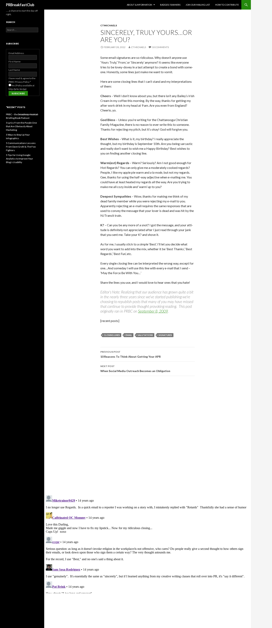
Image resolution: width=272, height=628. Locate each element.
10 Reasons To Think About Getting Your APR (130, 354)
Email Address (16, 53)
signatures (165, 335)
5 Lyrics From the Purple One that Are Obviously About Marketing (21, 126)
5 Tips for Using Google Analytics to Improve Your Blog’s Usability (19, 159)
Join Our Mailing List (198, 4)
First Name (15, 61)
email (128, 335)
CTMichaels (108, 25)
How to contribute (227, 4)
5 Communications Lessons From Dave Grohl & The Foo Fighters (21, 147)
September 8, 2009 (153, 311)
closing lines (112, 335)
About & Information (139, 4)
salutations (145, 335)
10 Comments (160, 47)
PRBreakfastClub (20, 5)
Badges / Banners (170, 4)
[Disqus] (147, 435)
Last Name (14, 69)
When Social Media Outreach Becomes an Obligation (135, 369)
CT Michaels (138, 47)
